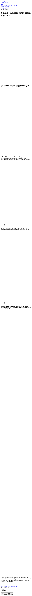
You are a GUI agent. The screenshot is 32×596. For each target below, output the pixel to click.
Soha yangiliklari (5, 8)
